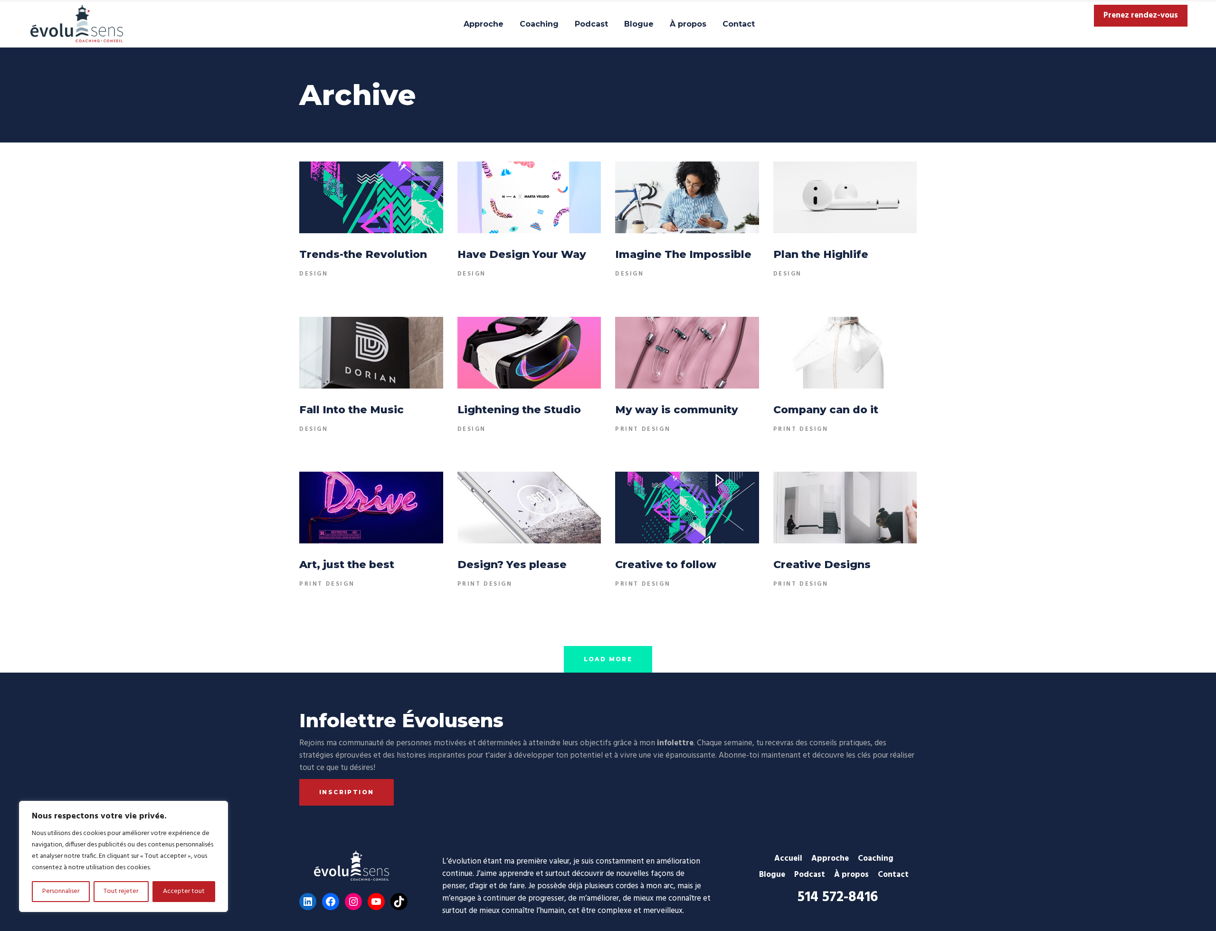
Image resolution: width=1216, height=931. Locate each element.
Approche (830, 858)
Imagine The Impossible (683, 254)
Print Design (642, 429)
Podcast (809, 874)
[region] (123, 856)
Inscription (346, 792)
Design (313, 274)
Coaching (875, 858)
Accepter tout (184, 891)
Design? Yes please (512, 564)
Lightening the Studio (519, 409)
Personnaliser (60, 891)
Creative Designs (822, 564)
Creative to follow (665, 564)
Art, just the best (346, 564)
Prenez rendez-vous (1140, 16)
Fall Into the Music (351, 409)
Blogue (772, 874)
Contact (893, 874)
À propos (851, 874)
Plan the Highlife (820, 254)
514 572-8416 (838, 897)
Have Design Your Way (521, 254)
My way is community (676, 409)
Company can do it (825, 409)
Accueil (788, 858)
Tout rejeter (121, 891)
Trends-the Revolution (363, 254)
